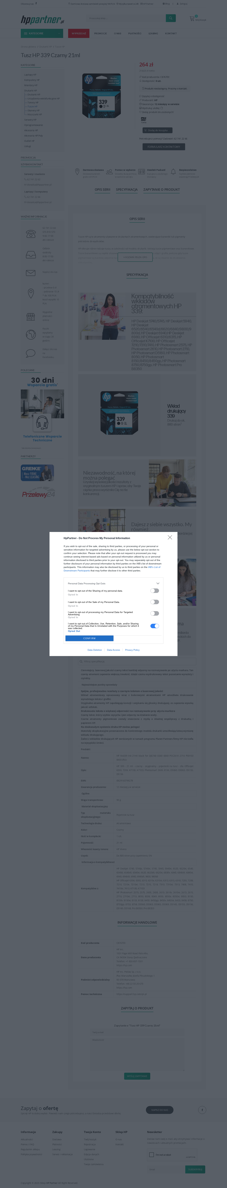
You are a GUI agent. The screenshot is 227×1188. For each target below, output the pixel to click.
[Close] (171, 538)
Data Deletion (95, 650)
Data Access (113, 650)
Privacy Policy (132, 650)
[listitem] (113, 583)
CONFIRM (89, 638)
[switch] (154, 590)
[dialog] (113, 594)
